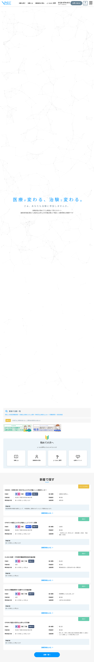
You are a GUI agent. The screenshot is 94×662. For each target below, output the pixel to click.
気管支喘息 (60, 414)
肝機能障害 (52, 414)
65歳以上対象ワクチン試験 (27, 414)
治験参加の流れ (39, 3)
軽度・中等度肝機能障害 (11, 414)
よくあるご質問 (51, 3)
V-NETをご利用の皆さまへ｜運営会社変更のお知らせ (26, 420)
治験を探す (22, 3)
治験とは (30, 3)
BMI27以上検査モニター (41, 414)
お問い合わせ (76, 3)
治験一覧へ (47, 654)
